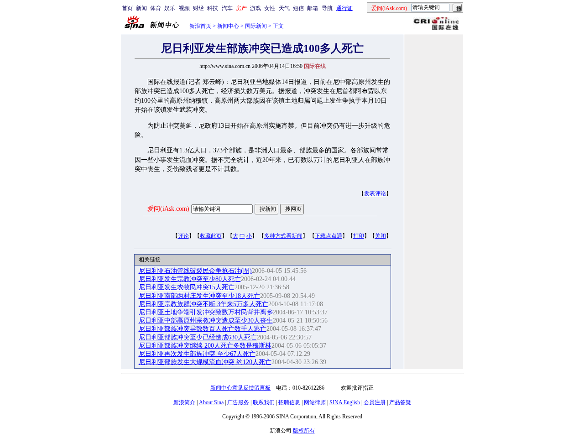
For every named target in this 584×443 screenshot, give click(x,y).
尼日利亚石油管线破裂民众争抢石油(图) (195, 270)
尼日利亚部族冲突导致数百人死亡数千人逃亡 (202, 328)
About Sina (211, 402)
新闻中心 (228, 26)
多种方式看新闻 (283, 236)
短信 (298, 8)
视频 (184, 8)
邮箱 (312, 8)
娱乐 (169, 8)
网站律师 (315, 402)
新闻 (141, 8)
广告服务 (238, 402)
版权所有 (304, 430)
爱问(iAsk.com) (168, 208)
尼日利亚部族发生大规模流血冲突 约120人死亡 (205, 362)
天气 (284, 8)
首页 (127, 8)
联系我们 (264, 402)
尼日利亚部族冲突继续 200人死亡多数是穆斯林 (205, 345)
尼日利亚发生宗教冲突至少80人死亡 (190, 279)
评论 (183, 236)
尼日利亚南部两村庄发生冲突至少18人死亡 (199, 295)
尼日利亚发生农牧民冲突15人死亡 (187, 287)
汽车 (227, 8)
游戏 (255, 8)
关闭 (380, 236)
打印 (358, 236)
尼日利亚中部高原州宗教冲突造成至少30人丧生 (206, 320)
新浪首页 (200, 26)
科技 (212, 8)
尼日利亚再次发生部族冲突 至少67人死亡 (197, 353)
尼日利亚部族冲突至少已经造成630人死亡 (198, 337)
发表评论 (375, 193)
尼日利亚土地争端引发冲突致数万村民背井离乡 (206, 312)
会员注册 (375, 402)
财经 (198, 8)
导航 (327, 8)
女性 (269, 8)
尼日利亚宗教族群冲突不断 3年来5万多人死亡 (203, 304)
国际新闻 (256, 26)
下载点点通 (328, 236)
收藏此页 (211, 236)
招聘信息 (289, 402)
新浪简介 (184, 402)
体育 (155, 8)
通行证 (344, 8)
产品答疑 (400, 402)
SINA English (344, 402)
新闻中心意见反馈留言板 (240, 388)
